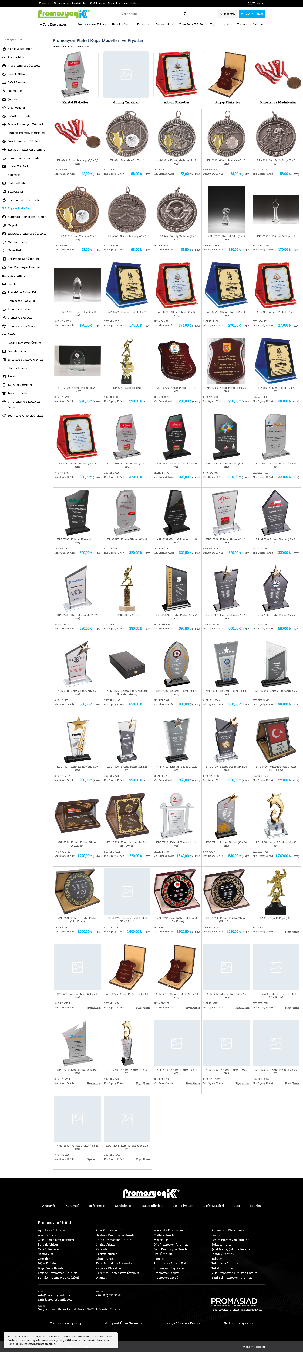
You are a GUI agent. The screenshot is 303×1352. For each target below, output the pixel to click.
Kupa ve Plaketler (19, 208)
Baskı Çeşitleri (213, 1205)
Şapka (227, 24)
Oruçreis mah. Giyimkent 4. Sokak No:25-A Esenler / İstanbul (80, 1309)
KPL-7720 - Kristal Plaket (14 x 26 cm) (226, 768)
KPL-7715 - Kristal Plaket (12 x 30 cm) (127, 1071)
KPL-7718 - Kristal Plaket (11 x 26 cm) (127, 768)
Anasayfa (49, 1205)
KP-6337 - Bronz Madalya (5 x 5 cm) (77, 238)
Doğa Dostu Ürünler (20, 116)
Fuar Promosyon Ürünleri (24, 141)
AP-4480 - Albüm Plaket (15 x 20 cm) (276, 389)
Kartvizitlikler (17, 183)
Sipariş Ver (67, 179)
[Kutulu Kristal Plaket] (276, 739)
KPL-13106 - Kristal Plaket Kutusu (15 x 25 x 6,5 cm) (127, 692)
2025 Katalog (97, 3)
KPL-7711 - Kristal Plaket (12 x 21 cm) (77, 692)
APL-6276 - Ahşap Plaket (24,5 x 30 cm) (127, 996)
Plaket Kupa (83, 46)
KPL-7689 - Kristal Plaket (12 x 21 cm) (127, 465)
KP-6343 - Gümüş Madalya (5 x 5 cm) (127, 238)
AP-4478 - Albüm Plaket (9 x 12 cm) (177, 313)
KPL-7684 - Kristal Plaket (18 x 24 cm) (176, 844)
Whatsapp (90, 179)
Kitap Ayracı (15, 191)
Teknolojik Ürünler (191, 24)
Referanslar (61, 3)
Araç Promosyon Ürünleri (24, 65)
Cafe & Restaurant (18, 82)
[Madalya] (127, 133)
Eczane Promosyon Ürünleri (25, 124)
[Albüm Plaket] (127, 285)
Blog (237, 1205)
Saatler (12, 334)
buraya (37, 1344)
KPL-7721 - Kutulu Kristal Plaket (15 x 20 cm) (77, 844)
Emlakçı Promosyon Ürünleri (26, 132)
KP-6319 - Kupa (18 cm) (127, 615)
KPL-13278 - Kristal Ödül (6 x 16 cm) (77, 313)
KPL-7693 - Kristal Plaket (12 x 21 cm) (276, 465)
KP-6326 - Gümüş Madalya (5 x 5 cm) (226, 162)
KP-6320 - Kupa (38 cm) (127, 387)
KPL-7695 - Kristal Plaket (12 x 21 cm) (77, 541)
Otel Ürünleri (16, 275)
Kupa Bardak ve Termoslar (24, 200)
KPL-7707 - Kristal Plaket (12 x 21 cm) (226, 617)
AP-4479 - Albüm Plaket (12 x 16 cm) (226, 313)
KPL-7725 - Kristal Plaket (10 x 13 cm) (176, 1071)
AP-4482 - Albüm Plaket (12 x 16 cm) (276, 313)
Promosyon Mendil (20, 317)
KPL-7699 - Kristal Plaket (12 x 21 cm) (176, 541)
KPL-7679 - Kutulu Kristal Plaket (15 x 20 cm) (276, 996)
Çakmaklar (15, 90)
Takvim (13, 376)
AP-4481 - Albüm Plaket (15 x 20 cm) (77, 465)
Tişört (214, 24)
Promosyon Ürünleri (63, 46)
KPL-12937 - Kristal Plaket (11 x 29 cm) (226, 1071)
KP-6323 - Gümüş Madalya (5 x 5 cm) (176, 162)
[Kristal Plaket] (77, 360)
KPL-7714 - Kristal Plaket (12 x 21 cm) (77, 1071)
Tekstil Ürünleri (18, 393)
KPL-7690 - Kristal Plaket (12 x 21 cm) (176, 465)
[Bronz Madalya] (77, 133)
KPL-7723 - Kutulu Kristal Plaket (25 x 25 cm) (176, 920)
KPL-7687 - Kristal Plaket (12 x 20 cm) (176, 692)
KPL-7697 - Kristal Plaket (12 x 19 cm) (127, 541)
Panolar (13, 284)
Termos (242, 24)
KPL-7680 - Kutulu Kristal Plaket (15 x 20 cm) (276, 768)
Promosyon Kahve (19, 309)
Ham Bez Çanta (121, 24)
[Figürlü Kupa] (276, 891)
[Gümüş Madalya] (177, 133)
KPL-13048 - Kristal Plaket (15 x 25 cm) (276, 692)
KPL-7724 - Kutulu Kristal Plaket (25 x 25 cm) (226, 920)
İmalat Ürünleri (18, 166)
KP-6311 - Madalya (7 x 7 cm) (127, 160)
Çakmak (258, 24)
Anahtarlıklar (164, 24)
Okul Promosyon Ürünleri (24, 267)
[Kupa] (127, 360)
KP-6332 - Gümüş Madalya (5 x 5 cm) (276, 162)
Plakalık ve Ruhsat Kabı (23, 292)
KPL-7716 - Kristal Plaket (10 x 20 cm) (276, 844)
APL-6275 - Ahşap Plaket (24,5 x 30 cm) (77, 996)
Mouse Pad (14, 250)
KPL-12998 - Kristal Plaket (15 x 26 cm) (127, 1147)
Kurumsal (45, 3)
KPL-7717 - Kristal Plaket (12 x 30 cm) (77, 768)
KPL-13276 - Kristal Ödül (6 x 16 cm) (276, 238)
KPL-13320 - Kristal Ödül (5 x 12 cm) (226, 238)
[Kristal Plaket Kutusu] (127, 664)
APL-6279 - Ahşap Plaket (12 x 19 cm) (176, 389)
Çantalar (13, 99)
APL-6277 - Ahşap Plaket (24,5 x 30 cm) (177, 996)
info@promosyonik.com (55, 1295)
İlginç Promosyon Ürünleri (25, 158)
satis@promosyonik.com (55, 1299)
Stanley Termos (18, 368)
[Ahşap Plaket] (177, 360)
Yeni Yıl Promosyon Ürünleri (26, 415)
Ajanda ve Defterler (20, 48)
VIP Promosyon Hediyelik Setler (24, 404)
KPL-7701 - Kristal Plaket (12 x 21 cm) (226, 541)
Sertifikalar (79, 3)
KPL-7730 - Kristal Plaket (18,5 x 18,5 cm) (77, 389)
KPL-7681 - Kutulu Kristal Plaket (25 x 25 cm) (77, 920)
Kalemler (143, 24)
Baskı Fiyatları (117, 3)
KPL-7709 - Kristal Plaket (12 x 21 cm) (276, 617)
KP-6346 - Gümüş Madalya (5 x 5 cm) (176, 238)
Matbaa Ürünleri (18, 242)
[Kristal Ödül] (226, 209)
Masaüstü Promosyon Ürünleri (27, 233)
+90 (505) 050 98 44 (109, 1295)
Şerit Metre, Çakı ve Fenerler (25, 359)
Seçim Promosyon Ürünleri (25, 342)
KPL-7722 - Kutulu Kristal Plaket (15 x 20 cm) (127, 844)
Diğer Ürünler (16, 107)
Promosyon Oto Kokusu (91, 24)
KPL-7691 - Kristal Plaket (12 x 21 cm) (226, 465)
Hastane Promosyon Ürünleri (26, 149)
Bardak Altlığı (17, 74)
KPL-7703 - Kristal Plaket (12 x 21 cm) (276, 541)
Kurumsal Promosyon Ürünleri (27, 216)
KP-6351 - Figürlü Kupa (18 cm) (276, 918)
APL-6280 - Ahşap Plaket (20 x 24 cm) (226, 389)
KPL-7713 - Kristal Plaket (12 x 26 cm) (226, 844)
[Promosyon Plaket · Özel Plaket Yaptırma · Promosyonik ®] (64, 14)
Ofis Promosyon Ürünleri (23, 258)
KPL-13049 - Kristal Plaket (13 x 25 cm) (226, 692)
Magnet (12, 225)
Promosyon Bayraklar (21, 300)
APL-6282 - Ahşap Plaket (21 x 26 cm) (226, 996)
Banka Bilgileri (152, 1205)
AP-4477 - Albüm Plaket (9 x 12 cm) (127, 313)
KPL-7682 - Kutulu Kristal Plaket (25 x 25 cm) (127, 920)
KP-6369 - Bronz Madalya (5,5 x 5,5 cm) (77, 162)
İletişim (135, 3)
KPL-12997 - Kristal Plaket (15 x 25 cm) (77, 1147)
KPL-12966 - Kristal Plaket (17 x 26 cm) (276, 1071)
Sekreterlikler (17, 351)
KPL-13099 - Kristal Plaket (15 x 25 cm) (177, 617)
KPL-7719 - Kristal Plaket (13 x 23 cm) (176, 768)
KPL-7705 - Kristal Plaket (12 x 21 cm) (77, 617)
